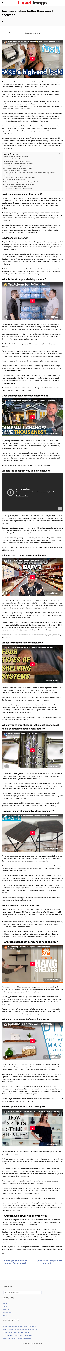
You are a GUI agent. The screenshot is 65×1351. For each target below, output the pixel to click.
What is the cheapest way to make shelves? (18, 166)
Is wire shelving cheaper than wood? (16, 156)
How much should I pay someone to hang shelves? (21, 182)
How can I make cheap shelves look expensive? (19, 177)
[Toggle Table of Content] (60, 154)
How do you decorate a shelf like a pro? (18, 186)
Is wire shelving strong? (12, 159)
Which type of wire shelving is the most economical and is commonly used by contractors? (29, 174)
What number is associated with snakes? (16, 1332)
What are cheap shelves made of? (16, 179)
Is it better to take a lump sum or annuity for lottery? (19, 1326)
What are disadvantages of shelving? (16, 170)
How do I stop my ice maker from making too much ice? (20, 1329)
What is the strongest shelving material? (17, 161)
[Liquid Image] (32, 3)
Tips (3, 1253)
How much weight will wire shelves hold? (18, 189)
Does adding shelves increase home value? (18, 163)
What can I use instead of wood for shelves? (19, 184)
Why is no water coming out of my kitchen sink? (18, 1335)
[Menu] (2, 3)
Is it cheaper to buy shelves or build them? (18, 168)
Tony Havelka (7, 17)
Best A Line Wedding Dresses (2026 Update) (17, 1338)
